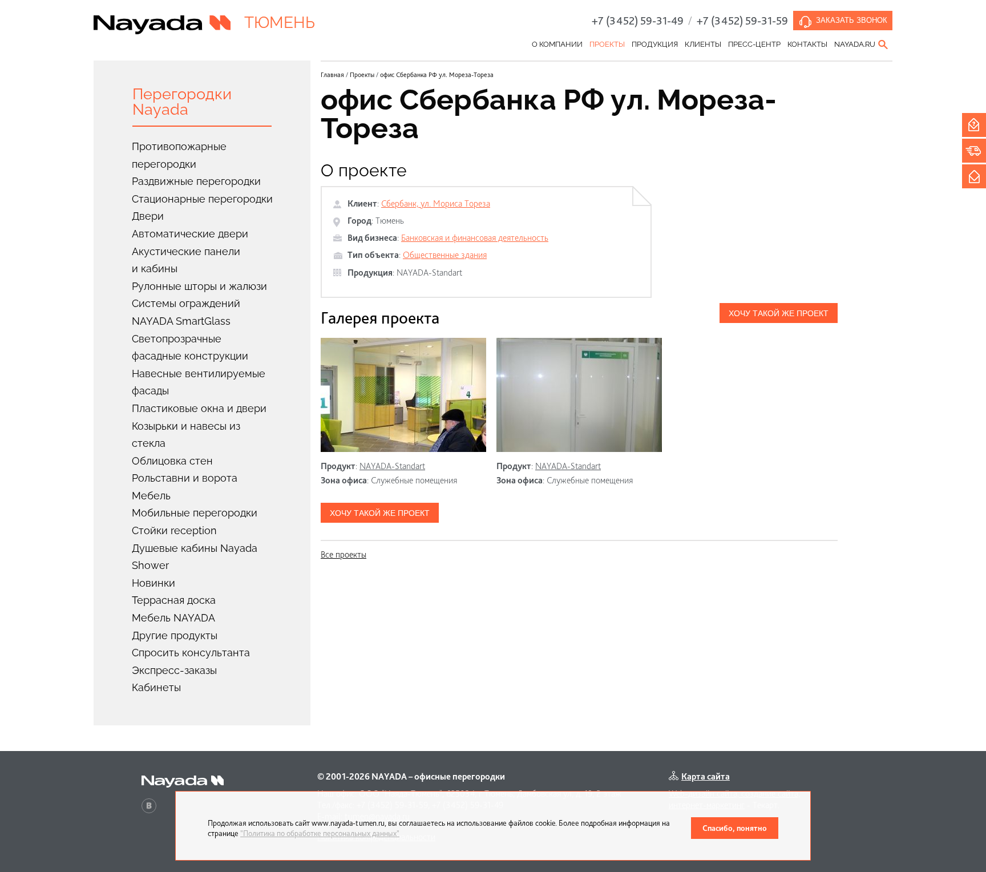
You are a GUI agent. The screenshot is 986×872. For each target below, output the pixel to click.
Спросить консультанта (191, 653)
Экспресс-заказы (174, 670)
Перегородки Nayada (182, 101)
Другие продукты (174, 635)
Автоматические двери (190, 234)
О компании (557, 44)
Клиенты (703, 44)
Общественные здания (445, 254)
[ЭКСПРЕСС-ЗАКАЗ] (974, 151)
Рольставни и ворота (184, 478)
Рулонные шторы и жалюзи (199, 286)
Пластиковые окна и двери (199, 408)
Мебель (151, 496)
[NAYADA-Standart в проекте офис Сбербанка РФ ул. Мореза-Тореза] (403, 395)
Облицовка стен (172, 461)
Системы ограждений (186, 303)
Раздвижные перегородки (196, 181)
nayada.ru (854, 44)
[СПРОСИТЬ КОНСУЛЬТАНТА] (974, 125)
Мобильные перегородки (194, 513)
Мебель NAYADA (173, 618)
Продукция (655, 44)
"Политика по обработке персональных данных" (319, 833)
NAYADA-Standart (429, 272)
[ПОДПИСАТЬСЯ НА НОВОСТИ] (974, 176)
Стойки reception (174, 530)
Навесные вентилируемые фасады (198, 382)
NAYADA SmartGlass (181, 321)
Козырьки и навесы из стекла (186, 435)
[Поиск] (883, 44)
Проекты (607, 44)
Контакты (807, 44)
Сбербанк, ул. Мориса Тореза (435, 203)
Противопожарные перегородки (179, 155)
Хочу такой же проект (779, 313)
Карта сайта (705, 776)
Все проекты (343, 554)
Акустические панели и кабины (186, 260)
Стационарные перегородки (202, 199)
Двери (148, 216)
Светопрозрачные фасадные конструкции (190, 347)
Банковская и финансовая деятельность (474, 237)
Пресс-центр (754, 44)
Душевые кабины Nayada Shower (194, 557)
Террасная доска (174, 600)
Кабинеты (156, 687)
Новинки (153, 583)
